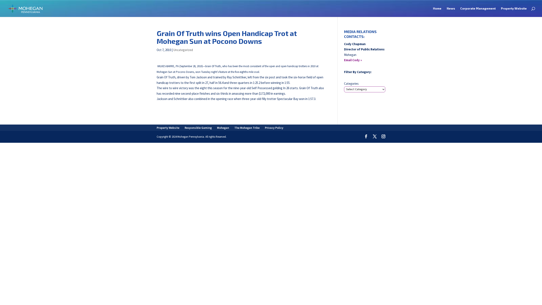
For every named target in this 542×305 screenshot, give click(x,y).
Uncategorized (183, 50)
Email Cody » (353, 60)
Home (437, 8)
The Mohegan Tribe (247, 128)
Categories (351, 84)
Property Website (514, 8)
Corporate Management (478, 8)
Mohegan (223, 128)
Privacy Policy (274, 128)
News (451, 8)
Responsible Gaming (198, 128)
